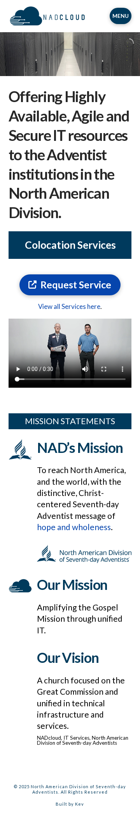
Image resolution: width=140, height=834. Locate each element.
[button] (120, 16)
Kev (79, 803)
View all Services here (69, 306)
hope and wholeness (74, 527)
